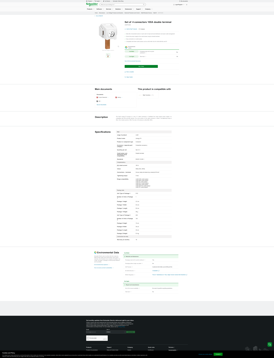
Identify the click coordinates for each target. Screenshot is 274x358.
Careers (129, 350)
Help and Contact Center (112, 350)
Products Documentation (92, 350)
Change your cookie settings (205, 354)
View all (99, 15)
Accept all (218, 354)
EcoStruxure (151, 350)
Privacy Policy (122, 326)
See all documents (101, 104)
